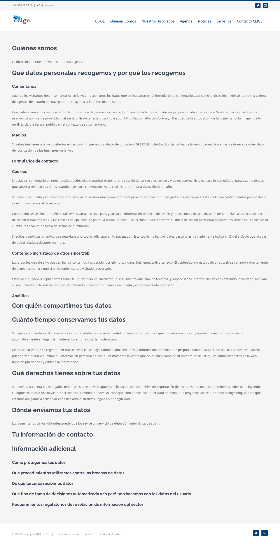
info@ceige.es (45, 5)
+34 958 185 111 (22, 5)
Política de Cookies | (111, 534)
